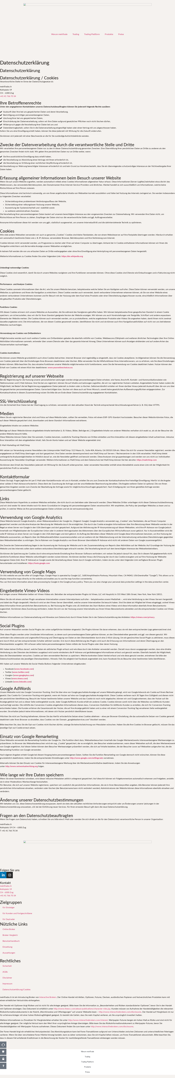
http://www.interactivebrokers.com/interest (88, 1020)
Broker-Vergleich (10, 935)
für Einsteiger (9, 908)
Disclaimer (7, 978)
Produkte (109, 34)
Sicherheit (7, 966)
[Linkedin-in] (3, 875)
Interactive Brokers (47, 997)
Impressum (7, 984)
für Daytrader (9, 919)
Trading (76, 34)
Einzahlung (7, 947)
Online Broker (9, 929)
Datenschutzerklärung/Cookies (16, 990)
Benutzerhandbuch (11, 941)
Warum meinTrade (59, 34)
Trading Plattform (92, 34)
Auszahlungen (9, 953)
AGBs (5, 972)
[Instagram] (9, 875)
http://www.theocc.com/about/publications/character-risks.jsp (82, 1009)
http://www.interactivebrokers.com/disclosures (120, 1012)
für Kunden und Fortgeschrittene (17, 913)
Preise (121, 34)
